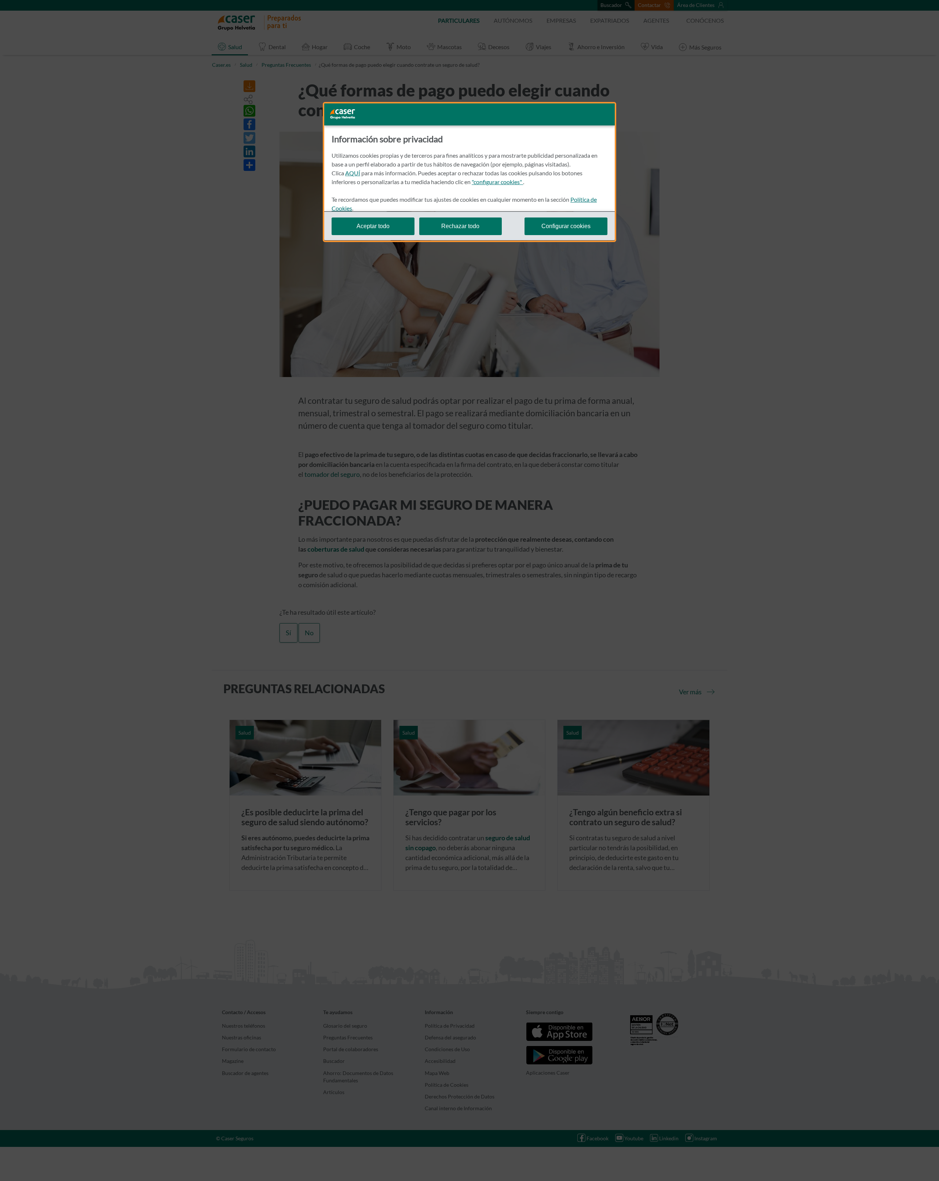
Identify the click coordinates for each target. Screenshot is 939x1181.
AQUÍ (352, 172)
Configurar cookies (566, 226)
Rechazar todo (460, 226)
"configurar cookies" (497, 181)
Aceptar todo (373, 226)
